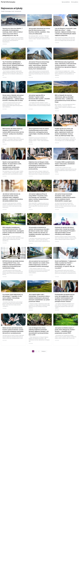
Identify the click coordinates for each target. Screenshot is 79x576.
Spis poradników (66, 2)
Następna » (44, 351)
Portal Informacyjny (8, 2)
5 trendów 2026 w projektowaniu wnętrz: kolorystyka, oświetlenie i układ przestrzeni (65, 163)
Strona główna (74, 2)
